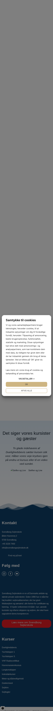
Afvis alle (26, 390)
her (31, 373)
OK (26, 384)
